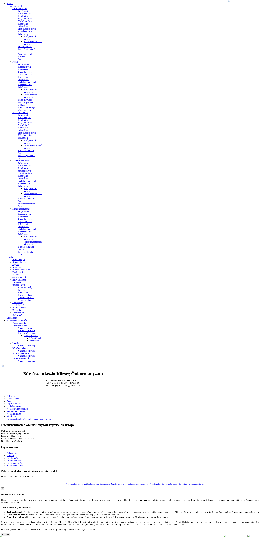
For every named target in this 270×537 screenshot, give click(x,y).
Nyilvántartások (25, 21)
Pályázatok (23, 34)
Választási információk (17, 320)
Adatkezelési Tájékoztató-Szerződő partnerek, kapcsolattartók (177, 484)
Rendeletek (23, 16)
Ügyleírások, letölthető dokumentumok (19, 274)
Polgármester (24, 11)
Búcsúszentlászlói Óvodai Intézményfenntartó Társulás (26, 154)
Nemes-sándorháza (20, 160)
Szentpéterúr (23, 292)
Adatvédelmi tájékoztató (18, 314)
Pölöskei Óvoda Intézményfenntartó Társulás (26, 49)
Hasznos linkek (19, 307)
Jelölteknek (34, 340)
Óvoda (21, 59)
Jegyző (15, 264)
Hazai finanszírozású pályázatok (33, 42)
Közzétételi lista (25, 31)
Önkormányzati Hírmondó (25, 55)
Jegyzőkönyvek (25, 18)
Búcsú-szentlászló (20, 348)
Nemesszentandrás (26, 300)
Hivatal (10, 257)
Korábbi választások (27, 333)
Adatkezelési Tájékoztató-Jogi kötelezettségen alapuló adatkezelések (118, 484)
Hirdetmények (24, 13)
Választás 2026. (19, 323)
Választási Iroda (25, 328)
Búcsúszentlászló (25, 295)
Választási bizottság (26, 330)
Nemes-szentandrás (21, 209)
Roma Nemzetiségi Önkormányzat (26, 108)
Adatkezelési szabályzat (76, 484)
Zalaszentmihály (19, 8)
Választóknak (35, 338)
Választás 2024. (31, 335)
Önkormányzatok (14, 6)
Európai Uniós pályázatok (30, 37)
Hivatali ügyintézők (21, 269)
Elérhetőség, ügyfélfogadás (18, 303)
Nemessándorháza (26, 297)
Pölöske (15, 62)
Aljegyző (16, 267)
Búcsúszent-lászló (20, 112)
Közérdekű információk (23, 25)
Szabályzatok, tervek (27, 29)
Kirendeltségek (19, 262)
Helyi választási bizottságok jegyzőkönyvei (19, 282)
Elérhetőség (12, 318)
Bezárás (5, 534)
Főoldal (10, 3)
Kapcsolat (16, 310)
